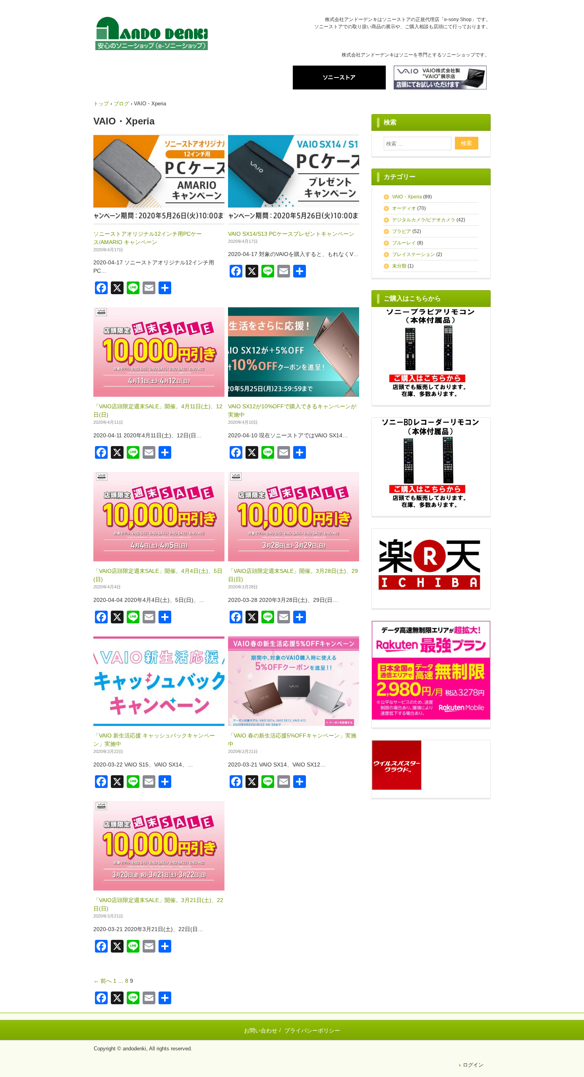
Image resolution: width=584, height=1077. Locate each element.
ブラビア (401, 231)
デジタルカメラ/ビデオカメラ (423, 220)
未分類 (399, 266)
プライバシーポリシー (312, 1030)
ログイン (473, 1065)
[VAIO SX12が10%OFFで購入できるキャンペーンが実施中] (293, 392)
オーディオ (404, 208)
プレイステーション (413, 254)
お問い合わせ (260, 1030)
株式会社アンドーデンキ (151, 35)
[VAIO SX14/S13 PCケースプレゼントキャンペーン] (293, 220)
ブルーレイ (404, 243)
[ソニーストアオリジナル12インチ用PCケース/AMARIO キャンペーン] (158, 220)
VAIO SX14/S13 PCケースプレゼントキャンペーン (291, 234)
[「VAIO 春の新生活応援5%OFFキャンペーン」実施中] (293, 721)
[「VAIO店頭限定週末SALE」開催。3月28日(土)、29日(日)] (293, 557)
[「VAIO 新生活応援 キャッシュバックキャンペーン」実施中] (158, 721)
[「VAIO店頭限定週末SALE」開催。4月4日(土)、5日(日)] (158, 557)
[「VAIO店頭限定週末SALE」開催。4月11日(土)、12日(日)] (158, 392)
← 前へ (102, 981)
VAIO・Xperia (407, 197)
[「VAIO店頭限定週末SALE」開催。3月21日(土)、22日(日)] (158, 886)
